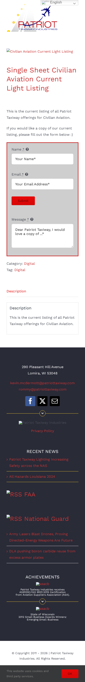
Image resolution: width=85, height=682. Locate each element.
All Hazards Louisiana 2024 (32, 476)
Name (18, 149)
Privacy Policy (42, 431)
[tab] (42, 291)
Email (18, 174)
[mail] (55, 401)
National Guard (46, 518)
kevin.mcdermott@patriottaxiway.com (42, 383)
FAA (29, 494)
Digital (29, 263)
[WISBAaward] (42, 609)
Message (20, 219)
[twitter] (42, 401)
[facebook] (30, 401)
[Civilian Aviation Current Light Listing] (42, 52)
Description (16, 291)
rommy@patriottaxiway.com (42, 389)
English (55, 2)
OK (70, 674)
